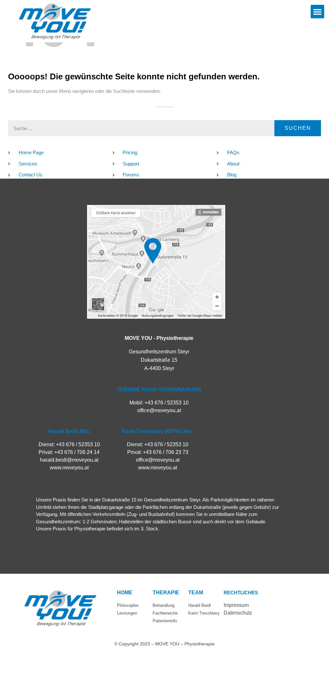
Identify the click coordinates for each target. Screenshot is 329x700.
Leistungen (127, 613)
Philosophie (127, 605)
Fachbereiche (165, 613)
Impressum (236, 605)
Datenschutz (238, 613)
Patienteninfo (165, 620)
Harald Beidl (199, 605)
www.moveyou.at (69, 467)
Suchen (298, 128)
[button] (317, 11)
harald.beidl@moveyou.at (69, 460)
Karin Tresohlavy (204, 613)
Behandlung (163, 605)
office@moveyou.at (159, 410)
